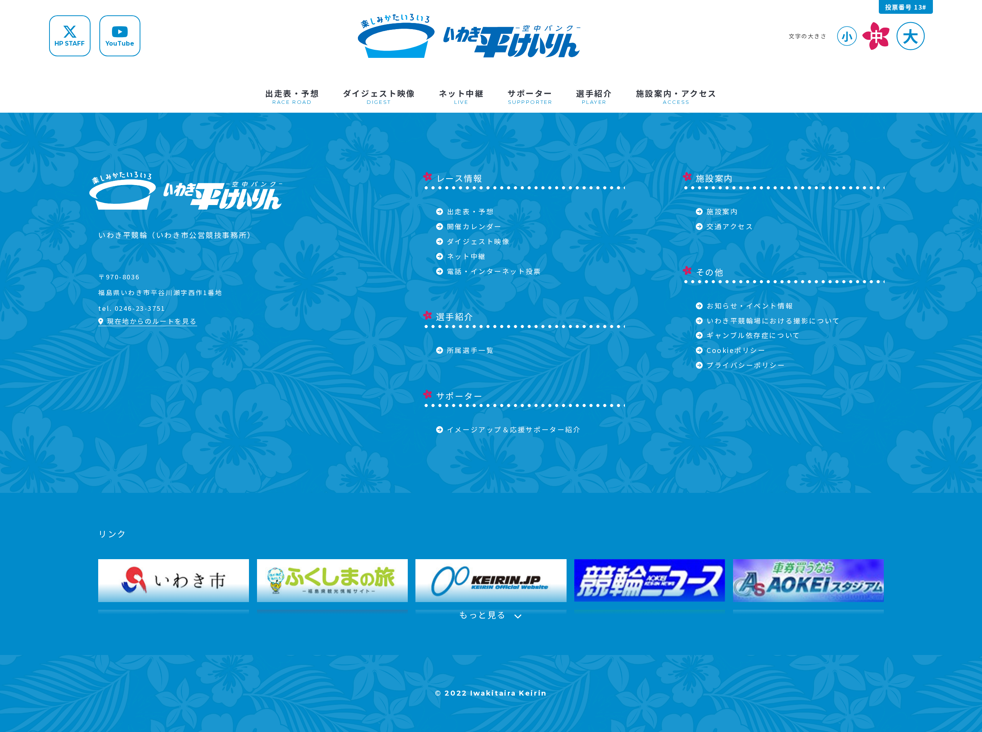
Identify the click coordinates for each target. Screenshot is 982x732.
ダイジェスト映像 (478, 241)
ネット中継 (466, 256)
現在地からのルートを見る (152, 321)
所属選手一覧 (470, 350)
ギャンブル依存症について (754, 335)
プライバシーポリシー (746, 365)
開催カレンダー (474, 226)
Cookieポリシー (736, 350)
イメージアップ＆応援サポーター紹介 (514, 429)
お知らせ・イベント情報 (750, 305)
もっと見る (482, 614)
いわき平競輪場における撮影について (773, 320)
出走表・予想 (470, 211)
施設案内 (722, 211)
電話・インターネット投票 (494, 271)
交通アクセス (730, 226)
